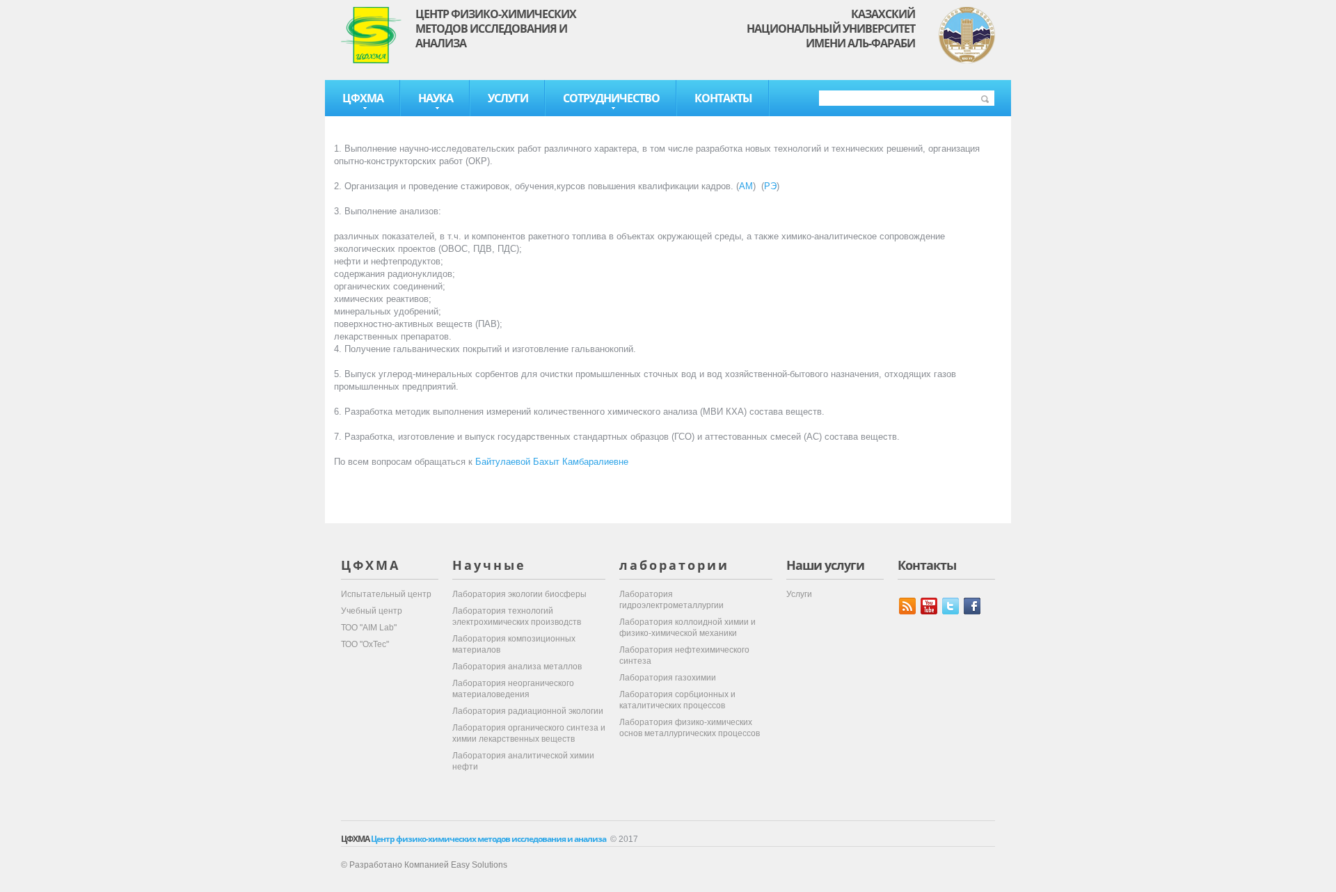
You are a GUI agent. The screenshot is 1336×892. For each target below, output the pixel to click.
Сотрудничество (611, 98)
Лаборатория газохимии (667, 678)
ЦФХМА (362, 98)
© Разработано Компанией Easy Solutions (424, 865)
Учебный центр (371, 611)
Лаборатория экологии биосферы (519, 594)
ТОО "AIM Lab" (369, 627)
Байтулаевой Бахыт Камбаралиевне (551, 461)
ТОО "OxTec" (365, 644)
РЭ (770, 186)
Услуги (508, 98)
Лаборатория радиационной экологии (527, 711)
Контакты (723, 98)
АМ (746, 186)
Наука (435, 98)
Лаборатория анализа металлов (517, 666)
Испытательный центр (386, 594)
